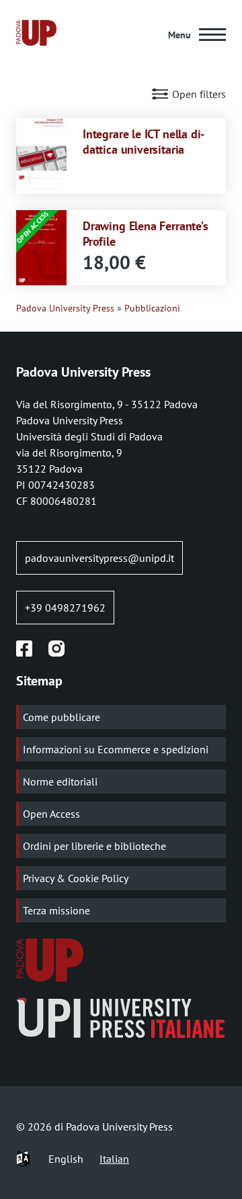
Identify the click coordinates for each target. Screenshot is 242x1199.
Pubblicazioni (152, 308)
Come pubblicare (61, 717)
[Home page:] (36, 35)
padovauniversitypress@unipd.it (99, 558)
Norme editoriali (60, 781)
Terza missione (56, 910)
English (65, 1158)
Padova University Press (65, 308)
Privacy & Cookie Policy (75, 878)
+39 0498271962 (65, 607)
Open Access (51, 813)
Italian (114, 1158)
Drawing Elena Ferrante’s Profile (145, 233)
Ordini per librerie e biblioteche (94, 846)
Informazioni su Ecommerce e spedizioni (115, 749)
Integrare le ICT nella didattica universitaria (143, 141)
